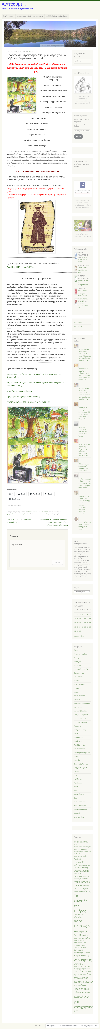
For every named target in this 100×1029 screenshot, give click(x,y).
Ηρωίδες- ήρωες (79, 684)
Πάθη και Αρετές (79, 730)
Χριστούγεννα (79, 794)
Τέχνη (76, 775)
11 (82, 619)
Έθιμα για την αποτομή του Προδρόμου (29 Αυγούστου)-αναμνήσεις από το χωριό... (84, 413)
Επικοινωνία (38, 16)
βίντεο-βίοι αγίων (80, 806)
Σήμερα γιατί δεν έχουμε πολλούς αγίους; (23, 396)
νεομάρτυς (83, 959)
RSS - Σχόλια (78, 326)
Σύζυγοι (77, 771)
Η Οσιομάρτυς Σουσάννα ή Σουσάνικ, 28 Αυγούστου (84, 467)
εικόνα (83, 945)
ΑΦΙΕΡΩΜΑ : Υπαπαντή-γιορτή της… (82, 293)
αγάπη (87, 938)
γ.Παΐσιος (77, 945)
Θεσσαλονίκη (81, 870)
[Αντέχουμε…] (50, 34)
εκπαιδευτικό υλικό (80, 947)
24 (80, 627)
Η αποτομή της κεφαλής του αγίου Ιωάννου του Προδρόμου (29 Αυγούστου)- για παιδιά (84, 374)
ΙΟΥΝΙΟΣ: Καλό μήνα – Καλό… (82, 259)
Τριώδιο (77, 915)
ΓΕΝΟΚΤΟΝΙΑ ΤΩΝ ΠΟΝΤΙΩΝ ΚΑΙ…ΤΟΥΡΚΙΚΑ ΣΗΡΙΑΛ (28, 402)
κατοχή (86, 955)
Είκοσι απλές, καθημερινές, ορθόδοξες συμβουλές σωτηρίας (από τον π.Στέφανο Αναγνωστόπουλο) (54, 522)
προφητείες (10, 514)
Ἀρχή (5, 16)
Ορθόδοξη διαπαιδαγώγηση (57, 16)
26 (85, 627)
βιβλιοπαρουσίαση (81, 809)
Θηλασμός (77, 688)
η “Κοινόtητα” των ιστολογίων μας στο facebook (81, 164)
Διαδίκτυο (77, 665)
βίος (84, 942)
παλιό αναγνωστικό (82, 976)
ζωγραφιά (78, 950)
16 (77, 623)
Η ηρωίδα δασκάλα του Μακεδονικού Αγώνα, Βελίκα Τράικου (83, 431)
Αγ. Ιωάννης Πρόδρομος (82, 848)
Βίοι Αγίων (77, 662)
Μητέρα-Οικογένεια (81, 715)
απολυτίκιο (78, 943)
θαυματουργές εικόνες (82, 953)
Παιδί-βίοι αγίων (79, 745)
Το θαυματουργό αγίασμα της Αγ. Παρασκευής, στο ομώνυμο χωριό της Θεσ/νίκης (85, 483)
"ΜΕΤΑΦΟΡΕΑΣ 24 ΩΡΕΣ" (83, 300)
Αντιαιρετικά (78, 658)
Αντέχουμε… (14, 4)
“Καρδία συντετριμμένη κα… (83, 305)
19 (85, 623)
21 (90, 623)
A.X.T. (31, 51)
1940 (85, 841)
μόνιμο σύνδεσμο (44, 514)
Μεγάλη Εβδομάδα (80, 711)
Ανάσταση (78, 865)
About (12, 16)
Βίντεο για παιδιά (24, 16)
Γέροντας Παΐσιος (81, 868)
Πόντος (87, 891)
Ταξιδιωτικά (78, 779)
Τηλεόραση (45, 512)
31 (80, 631)
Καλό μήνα (77, 874)
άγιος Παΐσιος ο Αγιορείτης (82, 926)
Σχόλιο (57, 562)
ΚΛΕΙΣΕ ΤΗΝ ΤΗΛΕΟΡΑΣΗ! (21, 266)
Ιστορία (76, 692)
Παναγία (77, 760)
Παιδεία (77, 756)
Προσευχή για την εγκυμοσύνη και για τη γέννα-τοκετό (85, 525)
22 (75, 627)
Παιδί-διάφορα (79, 749)
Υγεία (76, 787)
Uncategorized (79, 817)
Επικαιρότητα (79, 673)
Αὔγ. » (82, 636)
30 (77, 631)
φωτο (76, 1011)
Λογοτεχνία (78, 707)
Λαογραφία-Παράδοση (82, 703)
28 (90, 627)
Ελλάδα (76, 681)
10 (80, 619)
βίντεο (76, 798)
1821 (76, 841)
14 (90, 619)
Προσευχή (77, 726)
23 (77, 627)
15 (75, 623)
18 (82, 623)
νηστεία (77, 964)
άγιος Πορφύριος (82, 935)
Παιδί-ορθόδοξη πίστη (82, 753)
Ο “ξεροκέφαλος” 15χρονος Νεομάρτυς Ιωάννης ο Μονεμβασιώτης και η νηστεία (84, 450)
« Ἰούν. (76, 636)
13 (87, 619)
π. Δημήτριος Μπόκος (82, 969)
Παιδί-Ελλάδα (78, 737)
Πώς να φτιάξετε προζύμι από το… (84, 268)
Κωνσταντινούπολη (81, 876)
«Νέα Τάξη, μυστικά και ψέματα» (20, 391)
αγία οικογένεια (79, 940)
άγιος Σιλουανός (79, 938)
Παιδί (76, 734)
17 (80, 623)
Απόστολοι (86, 865)
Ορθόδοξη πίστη (80, 718)
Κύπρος (77, 878)
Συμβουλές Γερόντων (81, 764)
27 (87, 627)
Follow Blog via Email (81, 116)
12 (85, 619)
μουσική (77, 813)
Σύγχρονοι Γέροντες (81, 768)
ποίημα (77, 992)
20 (87, 623)
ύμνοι (76, 650)
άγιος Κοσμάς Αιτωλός (22, 514)
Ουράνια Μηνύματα (81, 722)
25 (82, 627)
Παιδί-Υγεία (78, 741)
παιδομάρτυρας (80, 971)
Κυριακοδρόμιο (79, 696)
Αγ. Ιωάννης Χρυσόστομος (82, 852)
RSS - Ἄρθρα (78, 322)
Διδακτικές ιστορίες (81, 669)
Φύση (76, 790)
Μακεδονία (84, 879)
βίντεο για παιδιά (80, 802)
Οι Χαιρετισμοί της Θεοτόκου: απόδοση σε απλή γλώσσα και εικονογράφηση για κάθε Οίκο (85, 354)
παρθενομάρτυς (83, 981)
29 (75, 631)
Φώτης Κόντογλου (79, 915)
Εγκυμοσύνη (78, 677)
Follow (78, 136)
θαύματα (78, 955)
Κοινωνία (77, 700)
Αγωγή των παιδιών (34, 512)
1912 (81, 842)
